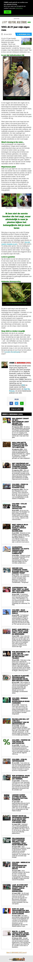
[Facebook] (11, 403)
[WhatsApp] (22, 403)
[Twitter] (16, 403)
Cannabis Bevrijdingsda (12, 352)
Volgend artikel (16, 409)
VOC (23, 385)
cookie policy (18, 8)
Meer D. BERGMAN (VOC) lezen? (17, 952)
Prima (7, 12)
